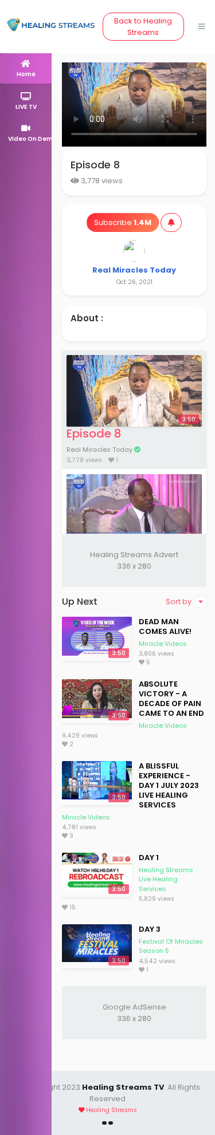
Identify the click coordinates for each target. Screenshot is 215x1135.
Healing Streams (111, 1110)
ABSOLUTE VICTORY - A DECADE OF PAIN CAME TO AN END (171, 699)
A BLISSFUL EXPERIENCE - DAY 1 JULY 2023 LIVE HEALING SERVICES (169, 785)
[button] (26, 133)
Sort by (179, 601)
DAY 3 (150, 929)
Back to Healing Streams (143, 26)
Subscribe (122, 222)
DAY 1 (149, 857)
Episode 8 (94, 433)
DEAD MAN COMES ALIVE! (165, 626)
